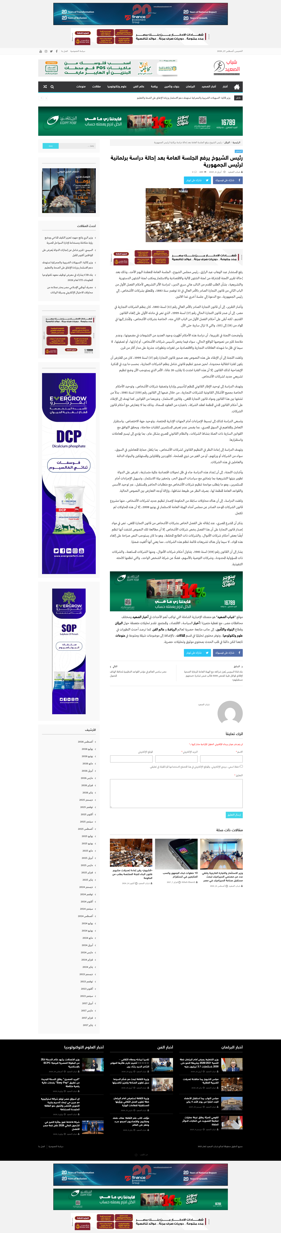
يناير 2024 (88, 967)
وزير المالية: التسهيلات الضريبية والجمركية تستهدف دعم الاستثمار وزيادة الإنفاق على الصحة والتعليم (67, 265)
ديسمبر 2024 (86, 887)
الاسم (239, 752)
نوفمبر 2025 (86, 807)
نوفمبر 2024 (86, 894)
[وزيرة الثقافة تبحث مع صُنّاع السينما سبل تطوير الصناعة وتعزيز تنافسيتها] (162, 1084)
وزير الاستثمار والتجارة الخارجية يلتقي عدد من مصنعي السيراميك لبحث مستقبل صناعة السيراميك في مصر (222, 877)
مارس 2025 (87, 865)
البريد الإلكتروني (189, 752)
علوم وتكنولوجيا (117, 86)
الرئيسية (237, 86)
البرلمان (190, 86)
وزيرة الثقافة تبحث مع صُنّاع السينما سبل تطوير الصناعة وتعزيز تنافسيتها (130, 1081)
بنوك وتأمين (171, 86)
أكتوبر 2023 (87, 989)
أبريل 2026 (87, 771)
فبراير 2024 (87, 959)
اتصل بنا (64, 51)
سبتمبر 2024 (86, 909)
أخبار (225, 86)
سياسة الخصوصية (77, 51)
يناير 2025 (88, 880)
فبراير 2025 (87, 872)
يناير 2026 (88, 792)
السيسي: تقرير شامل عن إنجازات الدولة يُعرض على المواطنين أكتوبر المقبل (67, 252)
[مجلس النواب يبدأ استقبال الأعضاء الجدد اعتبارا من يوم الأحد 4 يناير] (232, 1103)
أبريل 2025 (87, 858)
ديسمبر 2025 (86, 800)
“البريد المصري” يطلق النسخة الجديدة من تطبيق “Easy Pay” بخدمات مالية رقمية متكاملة (60, 1083)
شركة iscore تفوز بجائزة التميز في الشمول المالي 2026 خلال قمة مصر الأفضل (61, 1126)
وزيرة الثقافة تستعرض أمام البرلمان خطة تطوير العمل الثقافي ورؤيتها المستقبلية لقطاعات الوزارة (131, 1102)
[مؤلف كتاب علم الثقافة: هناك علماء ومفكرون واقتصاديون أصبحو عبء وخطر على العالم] (162, 1123)
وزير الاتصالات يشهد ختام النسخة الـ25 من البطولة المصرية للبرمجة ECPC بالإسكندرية (60, 1063)
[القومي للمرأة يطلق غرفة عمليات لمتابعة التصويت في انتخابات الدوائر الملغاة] (232, 1122)
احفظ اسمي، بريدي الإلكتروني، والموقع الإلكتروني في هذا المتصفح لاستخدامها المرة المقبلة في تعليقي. (195, 767)
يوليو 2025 (87, 836)
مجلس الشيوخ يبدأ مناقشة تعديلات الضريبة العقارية (200, 1081)
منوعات (81, 86)
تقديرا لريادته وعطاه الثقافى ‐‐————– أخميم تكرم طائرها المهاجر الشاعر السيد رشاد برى (129, 1063)
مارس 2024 (87, 952)
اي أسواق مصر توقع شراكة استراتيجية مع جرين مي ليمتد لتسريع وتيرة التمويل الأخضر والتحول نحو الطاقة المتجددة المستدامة (60, 1104)
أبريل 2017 (87, 1003)
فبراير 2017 (87, 1018)
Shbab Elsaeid (188, 882)
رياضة (154, 86)
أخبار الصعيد (209, 86)
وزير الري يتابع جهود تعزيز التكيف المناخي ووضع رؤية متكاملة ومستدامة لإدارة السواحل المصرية (69, 240)
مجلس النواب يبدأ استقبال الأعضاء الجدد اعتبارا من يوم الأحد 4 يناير (201, 1100)
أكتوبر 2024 (87, 901)
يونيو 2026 (87, 756)
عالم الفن (138, 86)
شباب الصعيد (234, 172)
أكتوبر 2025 (87, 814)
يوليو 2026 (87, 749)
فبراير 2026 (87, 785)
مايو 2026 (88, 763)
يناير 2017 (88, 1025)
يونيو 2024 (87, 930)
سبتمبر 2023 (86, 996)
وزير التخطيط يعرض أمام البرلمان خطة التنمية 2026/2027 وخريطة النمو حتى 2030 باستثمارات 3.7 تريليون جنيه (199, 1063)
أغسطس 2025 (85, 829)
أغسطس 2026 (85, 741)
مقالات (96, 86)
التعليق (238, 775)
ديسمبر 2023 (86, 974)
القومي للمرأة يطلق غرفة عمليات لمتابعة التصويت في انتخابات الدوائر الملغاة (200, 1121)
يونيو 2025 (87, 843)
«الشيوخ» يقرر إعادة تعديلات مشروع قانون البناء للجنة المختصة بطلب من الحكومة (132, 874)
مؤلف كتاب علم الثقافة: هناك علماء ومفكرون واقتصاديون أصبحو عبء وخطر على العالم (131, 1122)
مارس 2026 (87, 778)
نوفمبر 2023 (86, 981)
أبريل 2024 (87, 945)
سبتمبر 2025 (86, 821)
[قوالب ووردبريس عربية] (136, 1154)
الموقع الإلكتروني (145, 752)
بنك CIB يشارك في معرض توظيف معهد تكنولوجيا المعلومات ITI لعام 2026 (194, 98)
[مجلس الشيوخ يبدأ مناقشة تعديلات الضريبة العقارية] (232, 1084)
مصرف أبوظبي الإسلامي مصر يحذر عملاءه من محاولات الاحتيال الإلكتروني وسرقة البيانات (70, 290)
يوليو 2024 (87, 923)
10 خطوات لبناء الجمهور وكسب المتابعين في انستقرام (180, 875)
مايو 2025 (88, 850)
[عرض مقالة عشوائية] (45, 86)
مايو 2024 (88, 938)
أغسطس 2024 (85, 916)
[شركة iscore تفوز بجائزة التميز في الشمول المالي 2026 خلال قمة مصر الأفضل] (92, 1127)
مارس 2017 (87, 1010)
